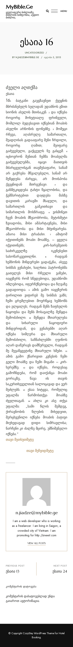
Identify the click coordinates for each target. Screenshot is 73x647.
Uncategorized (34, 52)
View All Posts (37, 543)
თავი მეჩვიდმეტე (40, 450)
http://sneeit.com (45, 535)
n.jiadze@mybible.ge (27, 57)
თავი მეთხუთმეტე (20, 439)
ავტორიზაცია (29, 601)
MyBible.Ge (19, 7)
